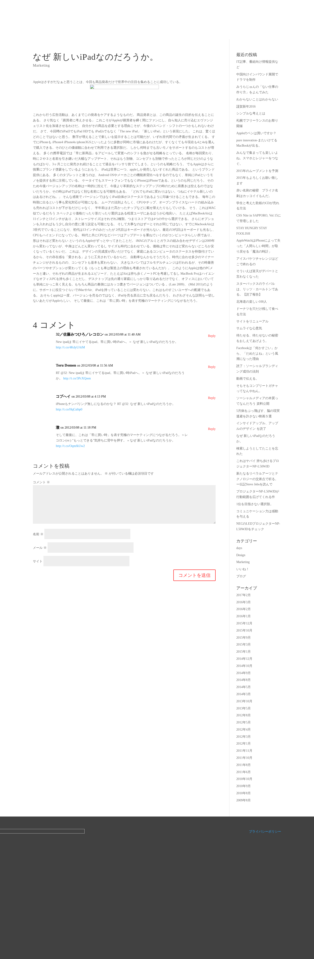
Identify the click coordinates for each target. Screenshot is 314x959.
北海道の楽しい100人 (251, 301)
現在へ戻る (180, 18)
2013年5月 (243, 708)
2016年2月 (243, 609)
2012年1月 (243, 743)
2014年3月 (243, 694)
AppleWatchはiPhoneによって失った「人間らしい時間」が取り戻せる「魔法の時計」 (258, 246)
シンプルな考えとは (250, 113)
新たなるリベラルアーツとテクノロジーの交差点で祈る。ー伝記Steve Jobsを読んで (257, 479)
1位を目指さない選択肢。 (254, 504)
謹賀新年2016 (246, 106)
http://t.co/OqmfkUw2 (70, 446)
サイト (38, 561)
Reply (212, 336)
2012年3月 (243, 736)
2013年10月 (244, 701)
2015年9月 (243, 637)
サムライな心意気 (249, 328)
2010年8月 (243, 793)
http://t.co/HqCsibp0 (69, 409)
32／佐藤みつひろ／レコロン (80, 334)
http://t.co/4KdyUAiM (70, 347)
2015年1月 (243, 651)
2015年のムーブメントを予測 (257, 171)
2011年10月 (244, 758)
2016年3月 (243, 602)
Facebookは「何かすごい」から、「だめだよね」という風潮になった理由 (257, 353)
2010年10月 (244, 779)
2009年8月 (243, 800)
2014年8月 (243, 680)
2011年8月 (243, 765)
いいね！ (242, 569)
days (239, 548)
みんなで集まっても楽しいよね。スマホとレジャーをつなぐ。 (257, 158)
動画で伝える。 (247, 378)
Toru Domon (66, 365)
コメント (41, 482)
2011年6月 (243, 772)
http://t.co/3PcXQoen (77, 378)
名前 (38, 534)
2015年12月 (244, 623)
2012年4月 (243, 729)
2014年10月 (244, 666)
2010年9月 (243, 786)
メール (40, 547)
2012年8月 (243, 715)
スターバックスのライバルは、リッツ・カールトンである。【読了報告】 (257, 289)
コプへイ (63, 396)
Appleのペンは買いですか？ (256, 133)
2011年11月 (244, 750)
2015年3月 (243, 644)
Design (240, 555)
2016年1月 (243, 616)
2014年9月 (243, 673)
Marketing (41, 65)
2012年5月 (243, 722)
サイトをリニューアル (252, 321)
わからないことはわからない (257, 99)
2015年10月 (244, 630)
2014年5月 (243, 687)
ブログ (241, 576)
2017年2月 (243, 595)
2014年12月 (244, 658)
